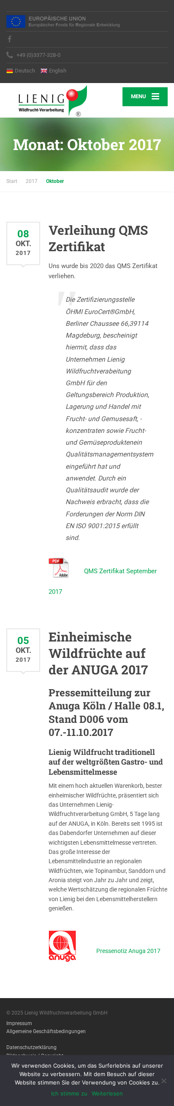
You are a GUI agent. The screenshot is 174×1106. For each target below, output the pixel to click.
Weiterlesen (107, 1093)
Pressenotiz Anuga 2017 (128, 950)
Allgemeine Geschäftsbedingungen (46, 1031)
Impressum (19, 1023)
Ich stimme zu (69, 1093)
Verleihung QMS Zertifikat (98, 238)
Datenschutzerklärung (31, 1047)
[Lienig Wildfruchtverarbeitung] (46, 100)
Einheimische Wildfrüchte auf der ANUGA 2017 (98, 653)
